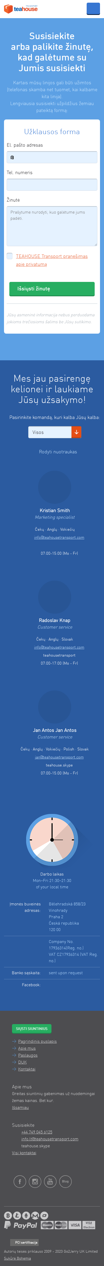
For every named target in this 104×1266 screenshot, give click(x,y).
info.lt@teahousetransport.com (49, 1139)
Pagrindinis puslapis (37, 1042)
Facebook (67, 988)
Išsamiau (20, 1108)
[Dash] (44, 1216)
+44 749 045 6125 (36, 1132)
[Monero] (35, 1216)
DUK (22, 1062)
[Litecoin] (17, 1216)
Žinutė (13, 200)
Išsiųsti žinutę (33, 289)
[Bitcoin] (8, 1216)
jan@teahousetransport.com (59, 758)
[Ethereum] (26, 1216)
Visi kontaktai (24, 1153)
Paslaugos (28, 1055)
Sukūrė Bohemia (17, 1258)
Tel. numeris (20, 172)
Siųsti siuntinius (31, 1029)
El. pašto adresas (25, 145)
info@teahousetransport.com (59, 538)
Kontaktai (26, 1069)
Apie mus (27, 1049)
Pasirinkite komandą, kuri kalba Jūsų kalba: (54, 417)
